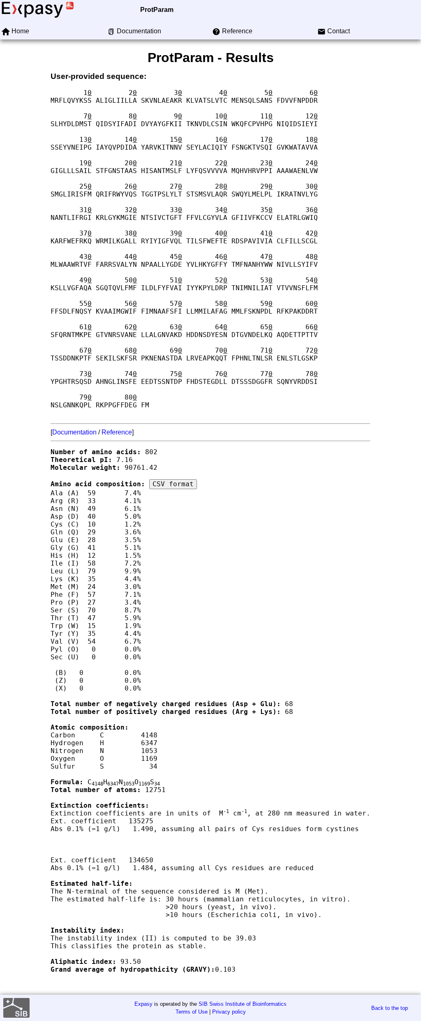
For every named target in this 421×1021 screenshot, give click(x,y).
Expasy (143, 1004)
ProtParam (156, 9)
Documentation (74, 432)
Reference (117, 432)
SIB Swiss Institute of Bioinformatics (243, 1004)
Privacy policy (229, 1012)
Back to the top (389, 1008)
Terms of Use (192, 1012)
